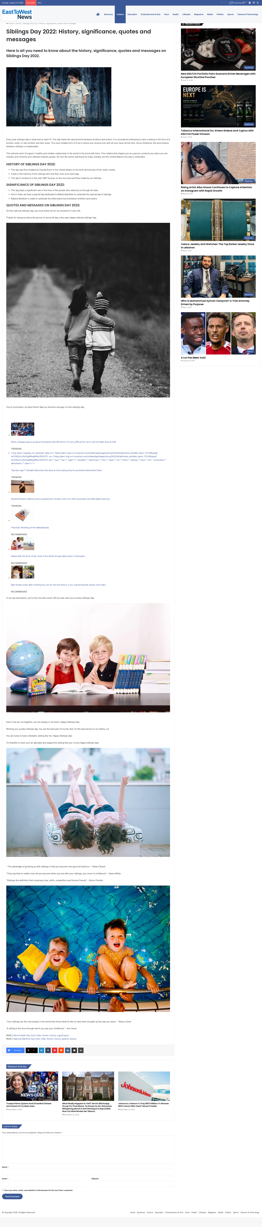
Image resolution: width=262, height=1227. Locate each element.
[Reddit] (61, 1050)
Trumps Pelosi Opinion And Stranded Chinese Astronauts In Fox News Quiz (28, 1104)
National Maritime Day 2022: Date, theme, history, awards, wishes (45, 1039)
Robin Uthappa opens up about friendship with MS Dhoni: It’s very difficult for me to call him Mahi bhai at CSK (63, 442)
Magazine (198, 14)
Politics (220, 14)
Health (176, 14)
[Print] (81, 1050)
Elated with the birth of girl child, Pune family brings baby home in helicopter (48, 556)
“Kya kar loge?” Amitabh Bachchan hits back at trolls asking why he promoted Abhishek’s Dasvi (56, 470)
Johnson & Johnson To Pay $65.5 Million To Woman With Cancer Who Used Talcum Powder (143, 1104)
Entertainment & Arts (150, 14)
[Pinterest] (54, 1050)
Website (95, 1179)
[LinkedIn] (41, 1050)
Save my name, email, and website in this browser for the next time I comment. (38, 1190)
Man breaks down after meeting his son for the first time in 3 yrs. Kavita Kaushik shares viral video (58, 585)
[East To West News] (17, 14)
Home (11, 23)
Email (5, 1179)
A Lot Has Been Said (193, 357)
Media (210, 14)
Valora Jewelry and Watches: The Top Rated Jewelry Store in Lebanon (68, 3)
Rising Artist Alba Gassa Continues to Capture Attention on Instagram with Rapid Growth (216, 189)
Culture (120, 14)
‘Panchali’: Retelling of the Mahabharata (30, 527)
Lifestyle (186, 14)
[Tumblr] (48, 1050)
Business (108, 14)
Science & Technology (248, 14)
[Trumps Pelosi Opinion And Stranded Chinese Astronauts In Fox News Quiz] (32, 1086)
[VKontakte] (67, 1050)
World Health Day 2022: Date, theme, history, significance (41, 1035)
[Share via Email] (74, 1050)
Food (166, 14)
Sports (230, 14)
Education (132, 14)
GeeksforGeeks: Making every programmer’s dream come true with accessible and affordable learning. (60, 499)
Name (5, 1167)
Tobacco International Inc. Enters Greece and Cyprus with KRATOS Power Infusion (217, 132)
